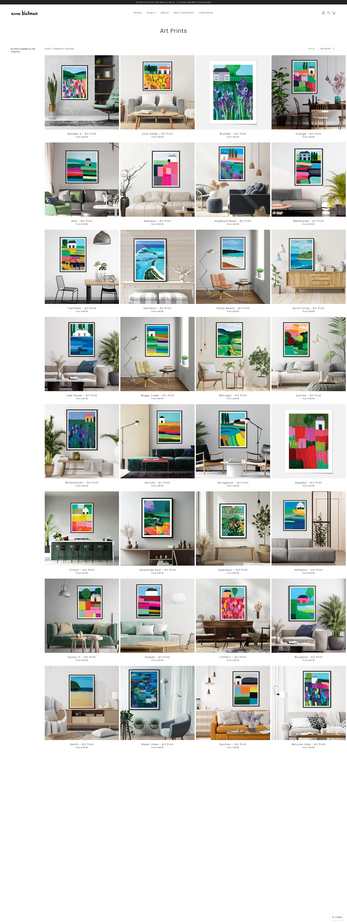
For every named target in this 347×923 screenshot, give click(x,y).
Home (138, 12)
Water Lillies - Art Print (157, 744)
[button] (328, 12)
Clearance (206, 12)
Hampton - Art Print (308, 569)
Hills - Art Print (81, 221)
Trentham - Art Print (81, 308)
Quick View (81, 92)
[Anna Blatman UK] (24, 12)
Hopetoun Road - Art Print (233, 221)
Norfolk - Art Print (157, 482)
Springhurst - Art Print (233, 482)
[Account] (323, 12)
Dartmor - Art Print (233, 744)
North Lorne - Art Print (308, 308)
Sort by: (311, 48)
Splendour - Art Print (233, 569)
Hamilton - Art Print (157, 308)
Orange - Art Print (308, 133)
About (165, 12)
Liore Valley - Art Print (157, 133)
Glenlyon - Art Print (157, 221)
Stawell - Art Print (157, 657)
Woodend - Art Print (308, 657)
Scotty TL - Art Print (82, 657)
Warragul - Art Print (233, 395)
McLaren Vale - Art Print (308, 744)
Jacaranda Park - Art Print (157, 569)
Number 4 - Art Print (81, 133)
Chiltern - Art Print (233, 657)
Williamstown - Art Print (82, 482)
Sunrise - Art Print (308, 395)
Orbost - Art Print (81, 569)
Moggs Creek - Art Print (157, 395)
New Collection (184, 12)
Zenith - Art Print (82, 744)
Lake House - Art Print (81, 395)
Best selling (326, 49)
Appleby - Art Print (308, 482)
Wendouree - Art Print (308, 221)
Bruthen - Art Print (233, 133)
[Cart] (334, 12)
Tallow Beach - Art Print (233, 308)
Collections (58, 48)
